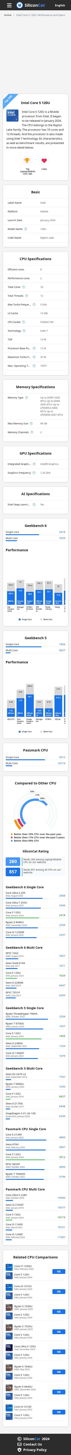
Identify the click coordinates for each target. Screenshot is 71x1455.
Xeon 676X (12, 1144)
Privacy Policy (35, 1450)
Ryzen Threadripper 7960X (21, 1013)
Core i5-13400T (15, 1053)
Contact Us (32, 1444)
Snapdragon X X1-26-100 (21, 1113)
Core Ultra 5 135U (25, 1346)
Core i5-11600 (14, 1224)
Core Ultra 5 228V (16, 1195)
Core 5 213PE (14, 1134)
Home (7, 15)
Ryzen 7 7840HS (15, 1174)
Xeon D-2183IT (15, 1204)
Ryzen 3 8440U (15, 922)
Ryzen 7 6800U (15, 1084)
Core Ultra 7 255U (16, 902)
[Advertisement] (35, 54)
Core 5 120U (13, 912)
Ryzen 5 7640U (23, 1366)
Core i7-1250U (23, 1266)
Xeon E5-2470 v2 (16, 1074)
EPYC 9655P (13, 1164)
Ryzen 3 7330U (23, 1306)
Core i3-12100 (22, 1406)
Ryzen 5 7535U (23, 1326)
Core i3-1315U (23, 1286)
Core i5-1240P (14, 1234)
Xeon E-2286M (14, 982)
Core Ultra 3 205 (15, 892)
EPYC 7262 (12, 953)
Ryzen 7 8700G (15, 1023)
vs (59, 1271)
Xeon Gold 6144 (15, 963)
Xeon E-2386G (14, 1043)
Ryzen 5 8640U (23, 1386)
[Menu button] (9, 5)
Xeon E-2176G (14, 1103)
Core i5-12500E (15, 932)
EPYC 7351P (13, 992)
